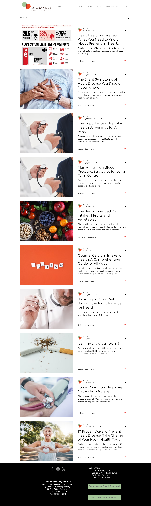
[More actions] (126, 29)
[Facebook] (52, 469)
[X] (63, 469)
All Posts (23, 18)
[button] (128, 18)
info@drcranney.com (58, 491)
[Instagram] (58, 469)
